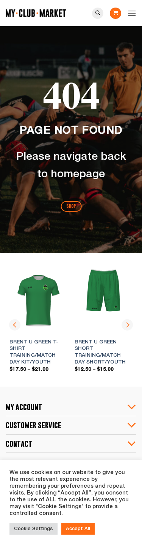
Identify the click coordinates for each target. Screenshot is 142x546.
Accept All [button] (78, 529)
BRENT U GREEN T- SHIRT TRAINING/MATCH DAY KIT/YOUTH (33, 352)
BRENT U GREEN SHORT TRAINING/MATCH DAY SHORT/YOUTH (100, 352)
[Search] (97, 13)
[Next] (127, 325)
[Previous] (14, 325)
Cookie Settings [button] (33, 529)
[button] (115, 13)
